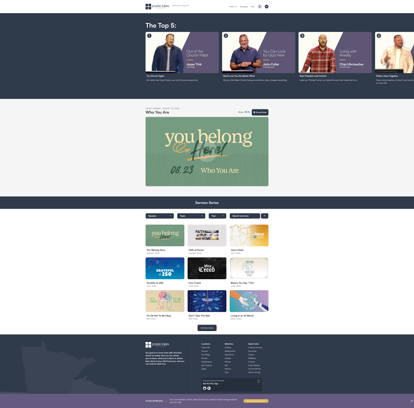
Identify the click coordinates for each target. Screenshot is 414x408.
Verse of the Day (254, 372)
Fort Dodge (205, 355)
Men (226, 365)
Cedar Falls (205, 347)
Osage (203, 369)
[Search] (264, 216)
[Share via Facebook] (249, 112)
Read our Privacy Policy (256, 401)
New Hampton (206, 365)
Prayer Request (254, 365)
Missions (228, 369)
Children (228, 347)
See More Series (207, 328)
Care (226, 372)
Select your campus (179, 5)
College (228, 358)
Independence (206, 362)
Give (253, 7)
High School (229, 355)
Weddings (252, 358)
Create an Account (255, 347)
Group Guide (261, 112)
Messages (244, 7)
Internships (252, 351)
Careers (251, 355)
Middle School (230, 351)
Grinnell (204, 358)
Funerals (251, 362)
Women (228, 362)
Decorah (204, 351)
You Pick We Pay (254, 369)
